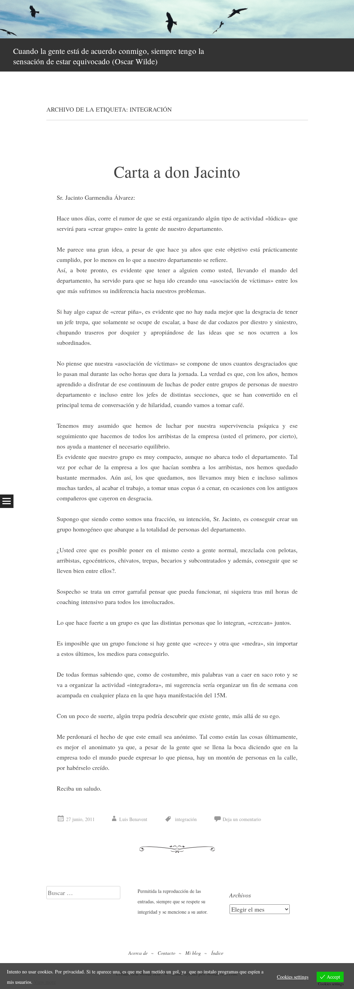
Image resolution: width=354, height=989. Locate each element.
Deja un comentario (242, 819)
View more (45, 982)
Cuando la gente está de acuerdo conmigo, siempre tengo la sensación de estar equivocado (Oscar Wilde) (108, 56)
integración (186, 819)
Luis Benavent (133, 819)
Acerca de (138, 953)
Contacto (166, 953)
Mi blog (193, 953)
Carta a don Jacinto (177, 171)
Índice (217, 953)
